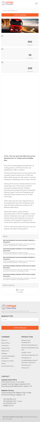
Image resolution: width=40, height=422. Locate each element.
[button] (36, 26)
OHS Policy (5, 345)
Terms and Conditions (8, 417)
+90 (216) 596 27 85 (9, 401)
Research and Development (25, 341)
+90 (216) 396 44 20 (9, 403)
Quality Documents (7, 361)
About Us (4, 340)
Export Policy (5, 343)
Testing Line (25, 368)
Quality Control (26, 352)
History (3, 363)
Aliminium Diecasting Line (29, 345)
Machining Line (26, 365)
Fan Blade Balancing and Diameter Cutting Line (29, 361)
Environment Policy (7, 366)
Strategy (4, 353)
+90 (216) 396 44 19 (9, 399)
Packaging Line (26, 357)
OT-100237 (20, 292)
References (5, 351)
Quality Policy (5, 348)
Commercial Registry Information (8, 357)
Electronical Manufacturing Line (29, 349)
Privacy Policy (19, 417)
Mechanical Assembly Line (29, 355)
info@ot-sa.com (8, 405)
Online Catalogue (20, 15)
